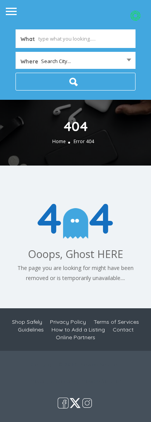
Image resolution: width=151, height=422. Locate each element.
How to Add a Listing (78, 329)
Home (59, 141)
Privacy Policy (68, 321)
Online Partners (75, 337)
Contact (123, 329)
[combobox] (75, 61)
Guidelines (31, 329)
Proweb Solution (101, 381)
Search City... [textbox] (56, 61)
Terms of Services (116, 321)
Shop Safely (27, 321)
